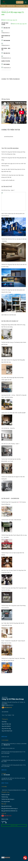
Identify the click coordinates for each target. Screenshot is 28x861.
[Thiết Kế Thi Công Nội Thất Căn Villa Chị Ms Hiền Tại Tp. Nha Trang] (13, 281)
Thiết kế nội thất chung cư (7, 802)
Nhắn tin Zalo (4, 822)
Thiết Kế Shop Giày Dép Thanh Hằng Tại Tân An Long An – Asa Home (14, 539)
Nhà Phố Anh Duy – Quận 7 (8, 193)
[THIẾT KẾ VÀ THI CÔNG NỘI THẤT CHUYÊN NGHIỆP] (6, 423)
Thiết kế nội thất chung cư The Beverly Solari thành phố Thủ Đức (13, 346)
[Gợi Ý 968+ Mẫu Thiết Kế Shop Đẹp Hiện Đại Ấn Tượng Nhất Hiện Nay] (6, 635)
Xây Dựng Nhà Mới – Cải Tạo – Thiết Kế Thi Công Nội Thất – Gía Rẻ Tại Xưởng (13, 399)
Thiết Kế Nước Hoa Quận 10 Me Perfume (11, 523)
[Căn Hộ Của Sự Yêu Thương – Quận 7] (6, 454)
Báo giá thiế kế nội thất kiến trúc (9, 814)
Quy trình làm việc (6, 727)
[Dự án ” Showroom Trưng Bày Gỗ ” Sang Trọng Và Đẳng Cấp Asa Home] (6, 653)
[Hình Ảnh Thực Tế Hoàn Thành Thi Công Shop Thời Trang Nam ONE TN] (6, 583)
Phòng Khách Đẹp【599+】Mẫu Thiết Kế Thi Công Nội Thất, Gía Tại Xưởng (13, 329)
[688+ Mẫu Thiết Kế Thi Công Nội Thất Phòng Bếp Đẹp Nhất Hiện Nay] (6, 372)
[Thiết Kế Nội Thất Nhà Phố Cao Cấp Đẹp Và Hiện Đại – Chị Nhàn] (13, 255)
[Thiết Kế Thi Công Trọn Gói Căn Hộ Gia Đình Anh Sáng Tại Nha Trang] (13, 306)
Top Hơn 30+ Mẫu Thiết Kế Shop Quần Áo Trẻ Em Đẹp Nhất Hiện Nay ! (13, 173)
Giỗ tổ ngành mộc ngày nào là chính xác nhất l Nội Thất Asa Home (13, 168)
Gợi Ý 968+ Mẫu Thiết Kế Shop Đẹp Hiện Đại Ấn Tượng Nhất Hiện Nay (12, 627)
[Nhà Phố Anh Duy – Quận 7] (13, 204)
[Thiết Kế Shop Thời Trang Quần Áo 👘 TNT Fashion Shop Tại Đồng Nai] (6, 514)
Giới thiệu (4, 725)
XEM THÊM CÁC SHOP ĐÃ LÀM (8, 318)
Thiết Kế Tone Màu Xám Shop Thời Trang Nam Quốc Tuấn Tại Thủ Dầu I (13, 592)
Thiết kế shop (4, 800)
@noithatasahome (8, 136)
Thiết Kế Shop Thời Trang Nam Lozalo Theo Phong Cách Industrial (13, 610)
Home (2, 9)
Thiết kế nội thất (5, 798)
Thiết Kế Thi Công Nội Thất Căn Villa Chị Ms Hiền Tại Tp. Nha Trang (13, 269)
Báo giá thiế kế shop (6, 809)
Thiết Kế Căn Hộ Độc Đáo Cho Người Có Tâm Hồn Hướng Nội (13, 481)
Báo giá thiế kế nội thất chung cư (9, 811)
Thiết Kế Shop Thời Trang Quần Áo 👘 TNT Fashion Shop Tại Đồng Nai (13, 506)
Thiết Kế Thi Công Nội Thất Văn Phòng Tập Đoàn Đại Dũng (13, 162)
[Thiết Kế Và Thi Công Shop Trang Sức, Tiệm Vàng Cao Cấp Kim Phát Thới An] (6, 671)
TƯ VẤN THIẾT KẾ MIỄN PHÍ (7, 183)
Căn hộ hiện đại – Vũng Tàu (8, 431)
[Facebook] (2, 826)
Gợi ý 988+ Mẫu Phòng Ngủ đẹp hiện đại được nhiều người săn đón (12, 382)
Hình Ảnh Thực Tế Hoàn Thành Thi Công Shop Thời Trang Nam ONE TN (13, 574)
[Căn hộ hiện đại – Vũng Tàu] (6, 438)
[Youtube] (6, 826)
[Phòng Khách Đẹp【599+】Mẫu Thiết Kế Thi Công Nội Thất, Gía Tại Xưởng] (6, 337)
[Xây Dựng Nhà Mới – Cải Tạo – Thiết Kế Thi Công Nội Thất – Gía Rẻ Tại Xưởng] (6, 407)
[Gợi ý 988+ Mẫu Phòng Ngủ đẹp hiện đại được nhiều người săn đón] (6, 390)
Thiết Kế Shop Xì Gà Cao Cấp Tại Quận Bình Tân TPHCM (12, 557)
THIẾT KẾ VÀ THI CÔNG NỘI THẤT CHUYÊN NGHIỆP (13, 416)
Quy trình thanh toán (7, 734)
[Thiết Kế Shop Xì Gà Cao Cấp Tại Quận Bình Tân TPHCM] (6, 565)
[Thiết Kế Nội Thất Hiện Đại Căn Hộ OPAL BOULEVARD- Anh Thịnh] (6, 471)
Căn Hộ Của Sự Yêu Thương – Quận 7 (10, 447)
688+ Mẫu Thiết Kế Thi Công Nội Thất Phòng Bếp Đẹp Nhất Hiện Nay (13, 364)
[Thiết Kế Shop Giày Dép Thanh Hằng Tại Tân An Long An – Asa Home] (6, 547)
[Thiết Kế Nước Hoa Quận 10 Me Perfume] (6, 530)
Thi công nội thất (5, 804)
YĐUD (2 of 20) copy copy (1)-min (11, 9)
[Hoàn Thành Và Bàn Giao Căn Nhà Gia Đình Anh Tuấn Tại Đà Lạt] (13, 230)
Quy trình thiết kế (6, 729)
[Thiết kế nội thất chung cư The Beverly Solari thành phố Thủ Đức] (6, 355)
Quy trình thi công (6, 731)
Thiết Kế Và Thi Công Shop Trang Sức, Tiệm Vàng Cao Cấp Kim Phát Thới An (13, 662)
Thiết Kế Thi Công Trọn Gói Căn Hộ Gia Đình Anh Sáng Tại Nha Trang (13, 294)
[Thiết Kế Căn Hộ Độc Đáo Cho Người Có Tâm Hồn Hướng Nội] (6, 489)
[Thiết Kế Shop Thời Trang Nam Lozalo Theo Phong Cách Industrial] (6, 618)
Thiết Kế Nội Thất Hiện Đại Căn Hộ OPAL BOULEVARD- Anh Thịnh (11, 463)
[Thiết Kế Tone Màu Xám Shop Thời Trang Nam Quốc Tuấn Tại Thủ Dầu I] (6, 600)
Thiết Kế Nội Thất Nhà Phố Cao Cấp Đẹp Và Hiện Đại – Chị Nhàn (13, 243)
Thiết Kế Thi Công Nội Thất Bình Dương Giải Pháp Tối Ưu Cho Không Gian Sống (13, 156)
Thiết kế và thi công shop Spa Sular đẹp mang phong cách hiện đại (12, 179)
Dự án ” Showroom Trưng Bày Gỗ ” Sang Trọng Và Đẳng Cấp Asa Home (13, 645)
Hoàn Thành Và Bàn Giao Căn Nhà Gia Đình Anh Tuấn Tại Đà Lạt (12, 218)
